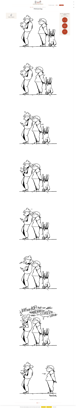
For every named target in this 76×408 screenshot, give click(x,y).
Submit (62, 5)
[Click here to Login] (73, 4)
